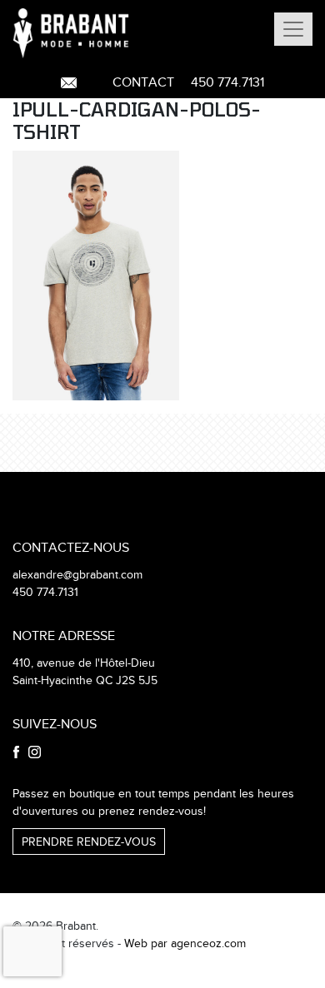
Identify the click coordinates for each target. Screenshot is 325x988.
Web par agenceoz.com (185, 944)
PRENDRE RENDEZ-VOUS (89, 842)
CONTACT (143, 83)
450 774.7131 (227, 83)
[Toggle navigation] (293, 29)
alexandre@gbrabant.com (77, 575)
